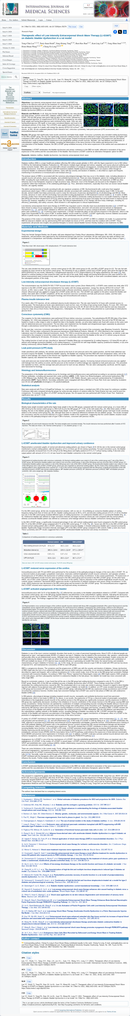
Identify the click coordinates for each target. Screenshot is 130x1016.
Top (10, 87)
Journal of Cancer (9, 122)
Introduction (10, 89)
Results (10, 95)
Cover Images (7, 60)
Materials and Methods (10, 92)
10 (114, 206)
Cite (81, 27)
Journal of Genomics (10, 126)
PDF (116, 26)
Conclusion (10, 99)
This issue (72, 27)
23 (45, 721)
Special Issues (7, 72)
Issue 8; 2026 (7, 31)
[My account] (127, 20)
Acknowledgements (10, 101)
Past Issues (6, 52)
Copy (26, 86)
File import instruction (59, 92)
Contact (49, 20)
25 (68, 721)
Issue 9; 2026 (7, 27)
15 (91, 215)
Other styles (36, 86)
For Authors (13, 20)
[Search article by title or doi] (16, 77)
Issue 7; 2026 (7, 35)
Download (46, 93)
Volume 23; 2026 (9, 48)
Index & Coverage (9, 64)
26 (34, 693)
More (82, 69)
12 (35, 210)
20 (82, 719)
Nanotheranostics (9, 118)
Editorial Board (8, 56)
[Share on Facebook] (115, 32)
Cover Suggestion (9, 68)
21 (118, 719)
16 (119, 272)
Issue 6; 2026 (7, 40)
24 (48, 721)
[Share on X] (120, 32)
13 (39, 212)
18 (59, 663)
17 (126, 374)
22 (121, 719)
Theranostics (10, 108)
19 (99, 674)
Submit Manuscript (28, 20)
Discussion (10, 97)
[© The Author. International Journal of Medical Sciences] (106, 114)
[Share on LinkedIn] (125, 32)
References (10, 102)
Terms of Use (111, 1011)
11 (33, 210)
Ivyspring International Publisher (71, 1010)
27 (93, 736)
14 (42, 212)
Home (4, 20)
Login (40, 20)
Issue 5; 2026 (7, 44)
